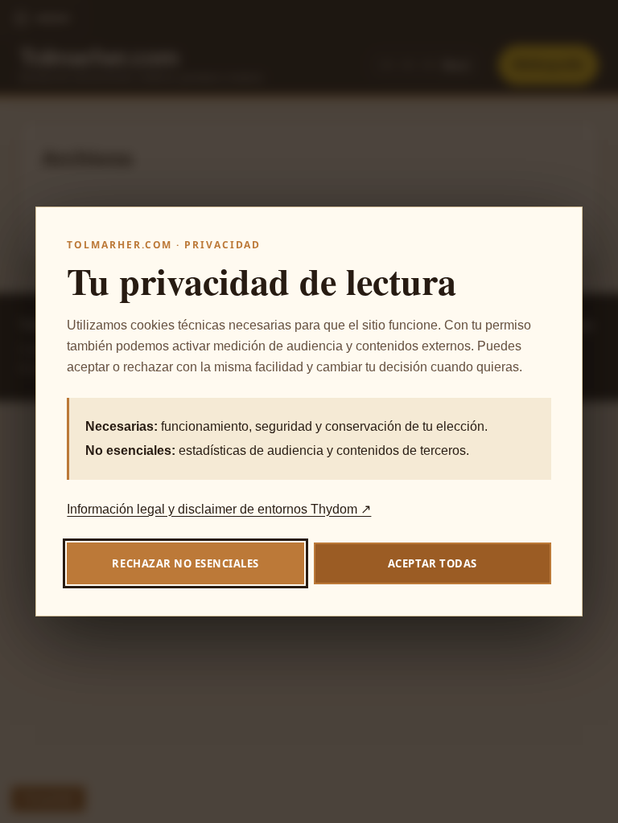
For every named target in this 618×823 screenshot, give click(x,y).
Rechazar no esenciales (185, 563)
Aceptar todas (432, 563)
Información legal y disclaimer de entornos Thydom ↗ (219, 509)
